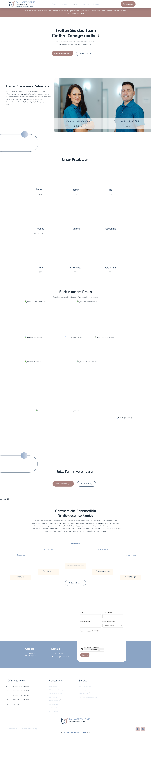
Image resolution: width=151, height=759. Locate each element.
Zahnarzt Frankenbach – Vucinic (74, 733)
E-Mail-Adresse (108, 612)
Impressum (13, 729)
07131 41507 (84, 53)
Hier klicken (94, 649)
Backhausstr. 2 (30, 653)
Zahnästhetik (48, 571)
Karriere (75, 4)
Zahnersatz (53, 708)
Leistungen (64, 4)
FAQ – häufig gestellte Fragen (88, 697)
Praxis (54, 4)
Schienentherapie (103, 571)
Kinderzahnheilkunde (75, 565)
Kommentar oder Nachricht (89, 631)
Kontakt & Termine (85, 686)
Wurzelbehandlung (55, 693)
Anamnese (85, 4)
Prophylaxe (21, 577)
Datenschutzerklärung (29, 729)
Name (82, 612)
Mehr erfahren (74, 583)
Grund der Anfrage (109, 621)
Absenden (84, 655)
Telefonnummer (85, 621)
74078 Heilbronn (30, 656)
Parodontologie (54, 697)
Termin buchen (128, 4)
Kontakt (96, 4)
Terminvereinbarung (61, 53)
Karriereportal (83, 693)
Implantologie (130, 577)
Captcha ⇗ (100, 650)
